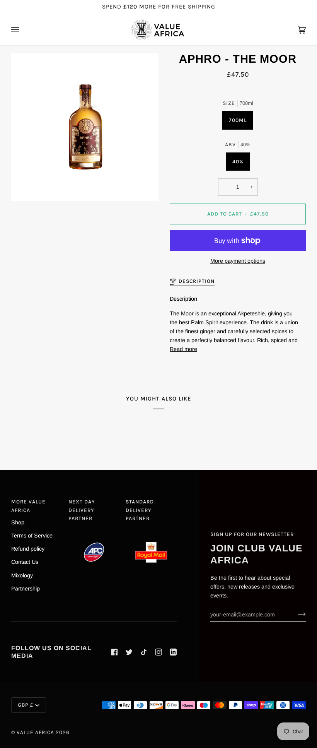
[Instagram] (158, 652)
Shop (17, 522)
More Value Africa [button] (28, 506)
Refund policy (27, 549)
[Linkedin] (173, 652)
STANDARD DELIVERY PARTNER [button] (140, 510)
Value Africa (35, 732)
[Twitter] (129, 652)
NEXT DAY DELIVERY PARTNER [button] (81, 510)
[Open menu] (22, 30)
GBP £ (26, 705)
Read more (183, 349)
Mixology (22, 575)
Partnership (25, 588)
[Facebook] (114, 652)
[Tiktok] (143, 652)
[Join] (295, 614)
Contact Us (24, 562)
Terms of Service (32, 535)
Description (197, 281)
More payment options (237, 261)
